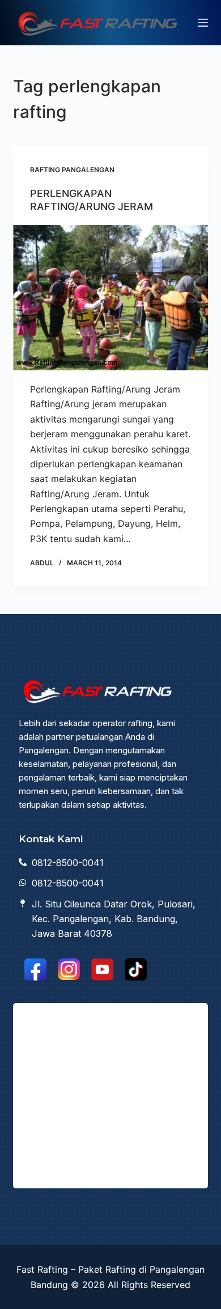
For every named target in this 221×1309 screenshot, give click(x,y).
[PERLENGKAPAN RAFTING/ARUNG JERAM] (110, 297)
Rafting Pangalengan (72, 169)
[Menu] (203, 23)
